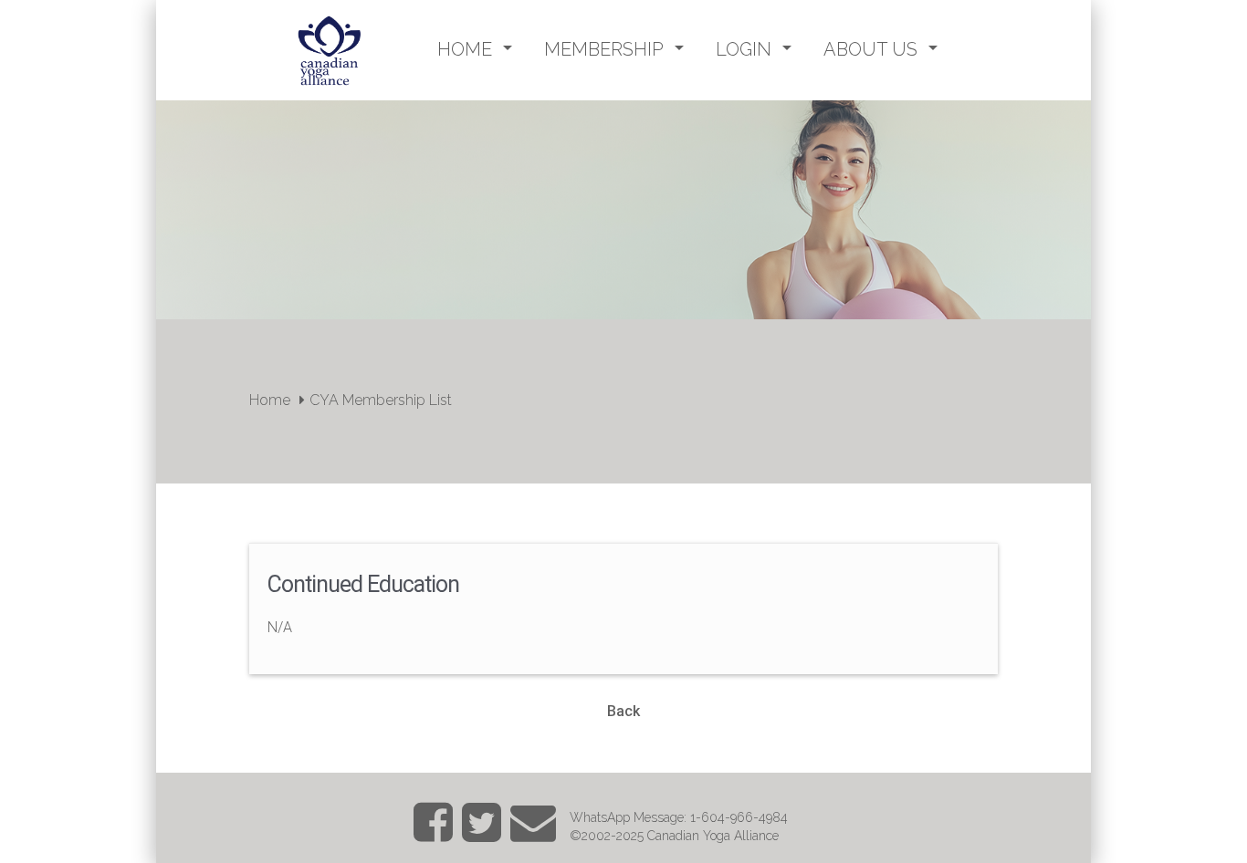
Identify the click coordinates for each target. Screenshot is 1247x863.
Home (269, 400)
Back (623, 711)
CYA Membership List (380, 400)
